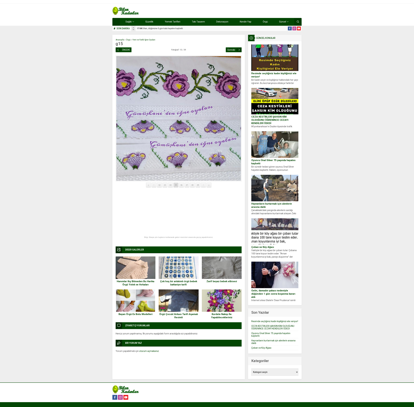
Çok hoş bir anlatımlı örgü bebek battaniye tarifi (178, 283)
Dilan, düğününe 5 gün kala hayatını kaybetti (160, 28)
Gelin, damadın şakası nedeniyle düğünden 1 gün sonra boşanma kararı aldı (273, 293)
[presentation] (133, 28)
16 (181, 185)
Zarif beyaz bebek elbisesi (222, 281)
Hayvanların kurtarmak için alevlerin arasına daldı (271, 205)
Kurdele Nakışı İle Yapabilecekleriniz (221, 316)
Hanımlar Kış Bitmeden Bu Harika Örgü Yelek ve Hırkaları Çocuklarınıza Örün (135, 284)
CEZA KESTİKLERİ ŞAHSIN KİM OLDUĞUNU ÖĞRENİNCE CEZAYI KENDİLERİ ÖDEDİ (269, 120)
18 (192, 185)
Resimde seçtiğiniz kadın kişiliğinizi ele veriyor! (273, 75)
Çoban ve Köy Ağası (262, 247)
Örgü (128, 40)
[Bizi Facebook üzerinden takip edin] (290, 28)
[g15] (179, 118)
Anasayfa (120, 40)
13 (165, 185)
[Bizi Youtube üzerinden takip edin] (299, 28)
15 (176, 185)
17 (187, 185)
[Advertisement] (179, 212)
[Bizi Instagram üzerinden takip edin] (294, 28)
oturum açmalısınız (149, 351)
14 (170, 185)
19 (198, 185)
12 (159, 185)
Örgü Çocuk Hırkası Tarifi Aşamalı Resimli (178, 316)
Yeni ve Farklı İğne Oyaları (143, 40)
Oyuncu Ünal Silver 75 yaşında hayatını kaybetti (273, 162)
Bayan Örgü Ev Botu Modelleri (136, 314)
